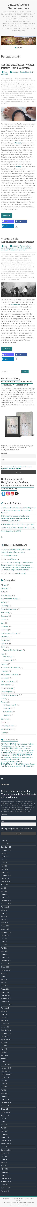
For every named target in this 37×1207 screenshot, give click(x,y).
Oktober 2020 (5, 1002)
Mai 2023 (4, 916)
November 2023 (6, 904)
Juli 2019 (4, 1046)
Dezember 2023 (6, 901)
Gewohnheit (12, 87)
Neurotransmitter (9, 93)
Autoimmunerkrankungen (9, 599)
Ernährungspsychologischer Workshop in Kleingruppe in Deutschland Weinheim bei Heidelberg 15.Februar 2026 (15, 518)
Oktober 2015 (5, 1185)
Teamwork (20, 275)
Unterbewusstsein (12, 99)
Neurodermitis (4, 269)
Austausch (12, 256)
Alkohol (11, 80)
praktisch (24, 269)
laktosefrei (30, 757)
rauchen (3, 95)
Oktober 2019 (5, 1036)
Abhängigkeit (20, 78)
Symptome (11, 275)
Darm (3, 623)
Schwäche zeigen (10, 273)
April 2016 (4, 1166)
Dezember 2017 (6, 1103)
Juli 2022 (4, 938)
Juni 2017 (4, 1121)
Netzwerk (31, 267)
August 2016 (5, 1153)
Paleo (22, 764)
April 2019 (4, 1052)
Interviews (4, 671)
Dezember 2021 (6, 960)
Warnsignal (16, 277)
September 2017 (6, 1112)
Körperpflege (7, 657)
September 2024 (6, 882)
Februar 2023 (5, 926)
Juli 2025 (4, 859)
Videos (3, 733)
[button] (8, 221)
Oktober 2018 (5, 1071)
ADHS (24, 254)
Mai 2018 (4, 1087)
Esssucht (20, 85)
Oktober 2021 (5, 967)
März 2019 (4, 1055)
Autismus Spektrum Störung (12, 650)
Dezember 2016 (6, 1140)
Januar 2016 (5, 1175)
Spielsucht (22, 95)
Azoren (3, 602)
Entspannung (26, 258)
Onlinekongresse (7, 692)
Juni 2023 (4, 913)
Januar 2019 (5, 1061)
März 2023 (4, 923)
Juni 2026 (4, 841)
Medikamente (32, 91)
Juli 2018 (4, 1080)
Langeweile (10, 91)
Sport (2, 275)
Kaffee (19, 89)
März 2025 (4, 869)
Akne (6, 744)
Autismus (12, 746)
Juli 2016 (4, 1156)
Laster (15, 91)
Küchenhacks (7, 712)
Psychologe (10, 271)
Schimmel (4, 719)
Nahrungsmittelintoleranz (11, 761)
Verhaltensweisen (27, 99)
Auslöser (16, 80)
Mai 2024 (4, 891)
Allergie (33, 254)
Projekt (29, 269)
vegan (31, 766)
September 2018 (6, 1074)
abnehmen (20, 254)
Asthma (30, 744)
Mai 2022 (4, 945)
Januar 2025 (5, 872)
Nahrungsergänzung (8, 681)
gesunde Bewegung (6, 263)
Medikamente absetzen (18, 267)
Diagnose (20, 258)
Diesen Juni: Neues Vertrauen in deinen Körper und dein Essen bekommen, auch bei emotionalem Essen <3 (18, 510)
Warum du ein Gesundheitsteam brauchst (17, 240)
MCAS (26, 91)
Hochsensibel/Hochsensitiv (10, 668)
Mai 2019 (4, 1049)
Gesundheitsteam (22, 263)
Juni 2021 (4, 976)
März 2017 (4, 1131)
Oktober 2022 (5, 935)
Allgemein (16, 72)
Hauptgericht (7, 708)
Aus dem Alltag (25, 246)
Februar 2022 (5, 954)
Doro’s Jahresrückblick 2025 (11, 531)
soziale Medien (15, 95)
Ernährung (14, 85)
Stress (17, 97)
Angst (19, 744)
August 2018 (5, 1077)
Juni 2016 (4, 1159)
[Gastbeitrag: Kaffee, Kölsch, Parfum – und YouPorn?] (18, 107)
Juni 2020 (4, 1014)
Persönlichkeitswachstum (17, 250)
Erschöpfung (17, 750)
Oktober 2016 (5, 1147)
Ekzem (20, 748)
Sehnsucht (24, 273)
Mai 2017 (4, 1125)
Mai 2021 (4, 979)
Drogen (18, 83)
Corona (3, 619)
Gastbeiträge (24, 72)
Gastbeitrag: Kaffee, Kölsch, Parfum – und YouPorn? (17, 66)
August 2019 (5, 1043)
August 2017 (5, 1115)
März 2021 (4, 986)
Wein (34, 99)
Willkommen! (13, 556)
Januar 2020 (5, 1027)
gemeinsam (20, 261)
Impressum (12, 1205)
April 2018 (4, 1090)
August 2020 (5, 1008)
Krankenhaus (4, 267)
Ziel (33, 277)
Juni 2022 (4, 942)
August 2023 (5, 907)
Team (15, 275)
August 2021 (5, 973)
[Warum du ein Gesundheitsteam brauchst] (18, 283)
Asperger (6, 256)
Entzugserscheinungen (26, 83)
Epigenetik (4, 626)
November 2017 (6, 1106)
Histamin (31, 87)
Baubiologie (5, 606)
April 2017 (4, 1128)
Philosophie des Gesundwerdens (18, 6)
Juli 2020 (4, 1011)
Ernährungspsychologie (9, 633)
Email (3, 460)
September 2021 (6, 970)
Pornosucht (29, 93)
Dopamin (3, 83)
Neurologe (11, 269)
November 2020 (6, 998)
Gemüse (26, 750)
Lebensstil (4, 74)
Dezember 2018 (6, 1065)
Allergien (4, 585)
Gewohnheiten (19, 87)
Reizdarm (18, 271)
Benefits (20, 80)
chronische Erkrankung (21, 256)
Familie (9, 261)
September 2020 (6, 1005)
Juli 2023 (4, 910)
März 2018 (4, 1093)
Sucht (21, 97)
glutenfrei (5, 753)
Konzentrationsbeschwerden (23, 265)
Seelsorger (18, 273)
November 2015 (6, 1181)
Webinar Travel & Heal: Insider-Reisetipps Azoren (17, 524)
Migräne (26, 267)
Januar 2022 (5, 957)
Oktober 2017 (5, 1109)
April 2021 (4, 983)
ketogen (17, 757)
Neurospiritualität (7, 688)
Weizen (3, 101)
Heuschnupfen (19, 753)
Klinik (13, 265)
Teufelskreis (4, 99)
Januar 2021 (5, 992)
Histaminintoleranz (21, 754)
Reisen (3, 699)
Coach (29, 256)
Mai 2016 (4, 1162)
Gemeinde (13, 261)
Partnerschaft (21, 93)
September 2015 (6, 1188)
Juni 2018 (4, 1084)
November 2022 (6, 932)
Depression (32, 80)
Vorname (4, 453)
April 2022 (4, 948)
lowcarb (3, 759)
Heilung (11, 753)
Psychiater (3, 271)
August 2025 (5, 856)
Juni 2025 (4, 863)
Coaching (21, 248)
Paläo (27, 764)
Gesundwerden (5, 87)
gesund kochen (27, 261)
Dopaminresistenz (11, 83)
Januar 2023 (5, 929)
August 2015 (5, 1191)
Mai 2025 (4, 866)
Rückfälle (8, 95)
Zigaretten (8, 101)
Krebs (9, 267)
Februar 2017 (5, 1134)
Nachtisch (6, 715)
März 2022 (4, 951)
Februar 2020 (5, 1024)
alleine (28, 254)
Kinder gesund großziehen (10, 674)
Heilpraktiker (31, 263)
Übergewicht (4, 277)
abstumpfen (27, 78)
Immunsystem (8, 265)
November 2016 (6, 1144)
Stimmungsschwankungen (8, 97)
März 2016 (4, 1169)
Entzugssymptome (6, 85)
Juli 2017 (4, 1118)
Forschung (4, 637)
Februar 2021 (5, 989)
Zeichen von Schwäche (26, 277)
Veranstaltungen (6, 729)
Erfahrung (3, 261)
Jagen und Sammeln (11, 89)
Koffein (29, 89)
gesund (31, 751)
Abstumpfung (4, 80)
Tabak (24, 97)
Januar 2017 (5, 1137)
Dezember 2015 (6, 1178)
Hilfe (2, 265)
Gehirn (32, 72)
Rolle (28, 271)
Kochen (22, 757)
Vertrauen (10, 277)
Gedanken (28, 248)
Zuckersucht (18, 101)
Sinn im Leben (31, 273)
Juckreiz (13, 757)
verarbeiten (20, 99)
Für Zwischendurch (9, 705)
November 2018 (6, 1068)
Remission (24, 271)
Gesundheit (15, 263)
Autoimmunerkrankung (23, 746)
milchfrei (17, 759)
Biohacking (5, 613)
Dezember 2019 (6, 1030)
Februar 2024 (5, 894)
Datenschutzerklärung (22, 1205)
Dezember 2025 (6, 847)
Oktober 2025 (5, 853)
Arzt (2, 256)
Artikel (3, 592)
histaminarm (5, 755)
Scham (32, 271)
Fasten (30, 85)
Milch (2, 93)
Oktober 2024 (5, 878)
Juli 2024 (4, 888)
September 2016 (6, 1150)
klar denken (24, 89)
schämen (3, 273)
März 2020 (4, 1020)
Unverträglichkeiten (7, 726)
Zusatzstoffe (25, 101)
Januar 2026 (5, 844)
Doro (5, 72)
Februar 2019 (5, 1058)
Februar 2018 (5, 1096)
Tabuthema (30, 97)
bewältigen (26, 80)
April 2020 (4, 1017)
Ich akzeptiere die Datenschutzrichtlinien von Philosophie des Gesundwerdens (16, 467)
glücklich (26, 87)
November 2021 (6, 964)
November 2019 (6, 1033)
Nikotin (16, 93)
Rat (14, 271)
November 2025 (6, 850)
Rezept (11, 766)
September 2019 (6, 1039)
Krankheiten (4, 91)
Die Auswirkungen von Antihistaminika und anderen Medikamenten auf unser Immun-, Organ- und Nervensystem (17, 567)
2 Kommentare (15, 279)
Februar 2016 (5, 1172)
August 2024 (5, 885)
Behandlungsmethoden (9, 248)
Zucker (13, 101)
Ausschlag (5, 746)
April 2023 (4, 919)
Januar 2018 (5, 1099)
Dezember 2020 (6, 995)
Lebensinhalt (20, 91)
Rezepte (4, 702)
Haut (2, 654)
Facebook (25, 85)
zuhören (3, 279)
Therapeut (26, 275)
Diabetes (15, 258)
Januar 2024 (5, 897)
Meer (13, 759)
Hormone (3, 89)
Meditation (9, 759)
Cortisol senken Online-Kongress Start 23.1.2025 (18, 528)
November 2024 (6, 875)
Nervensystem (6, 685)
